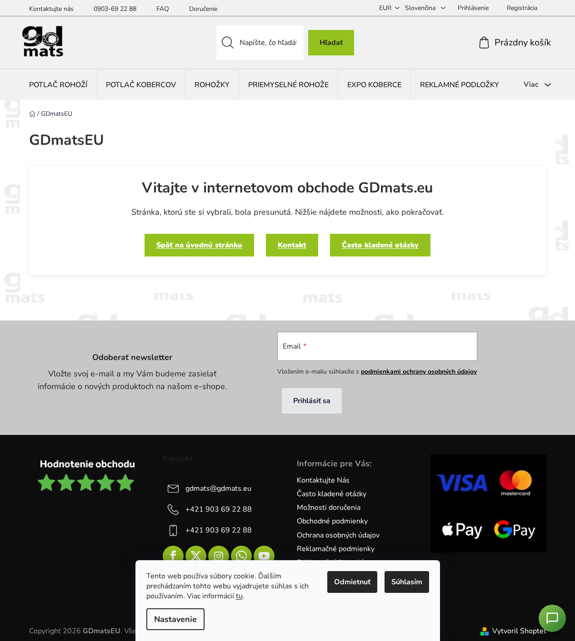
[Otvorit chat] (552, 618)
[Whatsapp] (241, 556)
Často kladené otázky (380, 245)
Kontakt (292, 245)
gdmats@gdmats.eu (218, 488)
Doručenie (203, 9)
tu (239, 596)
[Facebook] (173, 556)
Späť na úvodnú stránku (199, 245)
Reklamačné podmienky (336, 549)
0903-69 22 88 (115, 9)
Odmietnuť (352, 582)
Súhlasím (406, 582)
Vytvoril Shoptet (519, 631)
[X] (195, 556)
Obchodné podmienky (332, 521)
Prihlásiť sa (311, 401)
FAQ (162, 9)
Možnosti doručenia (328, 508)
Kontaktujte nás (51, 9)
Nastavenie (175, 619)
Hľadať (331, 43)
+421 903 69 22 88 (218, 509)
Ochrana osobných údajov (338, 535)
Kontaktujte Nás (323, 480)
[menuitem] (58, 84)
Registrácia (522, 8)
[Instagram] (218, 556)
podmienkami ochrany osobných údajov (419, 371)
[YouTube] (264, 556)
